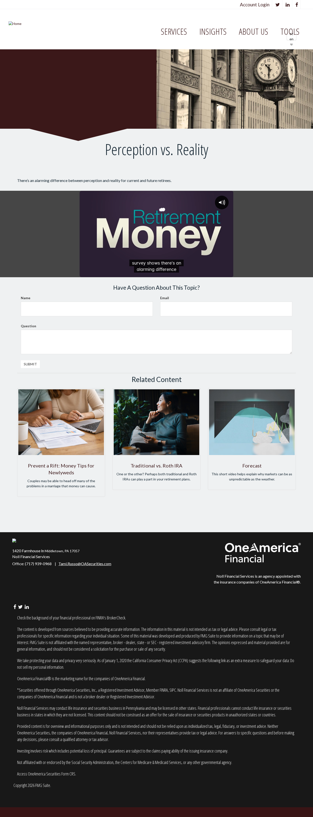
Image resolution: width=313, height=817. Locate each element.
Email (164, 298)
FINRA (164, 690)
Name (25, 298)
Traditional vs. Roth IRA (156, 465)
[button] (174, 31)
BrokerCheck (116, 618)
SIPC (172, 690)
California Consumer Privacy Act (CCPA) (160, 660)
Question (28, 326)
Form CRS (68, 774)
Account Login (254, 4)
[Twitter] (277, 4)
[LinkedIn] (287, 4)
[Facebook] (297, 4)
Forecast (252, 465)
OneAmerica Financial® (280, 582)
